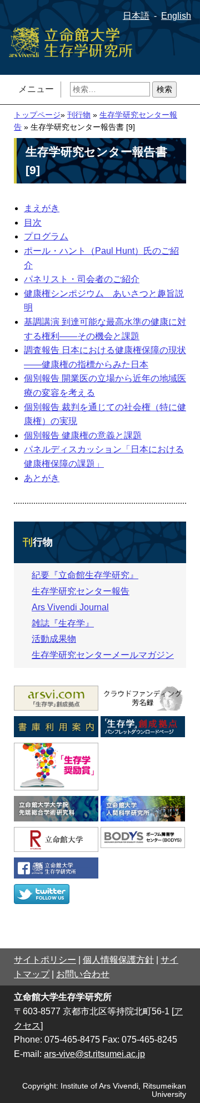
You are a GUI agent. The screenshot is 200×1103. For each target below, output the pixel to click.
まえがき (41, 208)
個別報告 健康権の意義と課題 (83, 435)
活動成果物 (54, 639)
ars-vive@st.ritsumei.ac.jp (94, 1054)
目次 (33, 222)
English (176, 16)
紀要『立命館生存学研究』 (85, 575)
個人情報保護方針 (118, 959)
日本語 (136, 16)
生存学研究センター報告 (80, 591)
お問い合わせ (82, 974)
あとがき (41, 478)
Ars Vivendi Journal (70, 607)
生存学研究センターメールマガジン (103, 655)
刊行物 (79, 115)
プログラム (46, 236)
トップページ (37, 115)
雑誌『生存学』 (63, 623)
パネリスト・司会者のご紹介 (81, 279)
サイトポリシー (45, 959)
